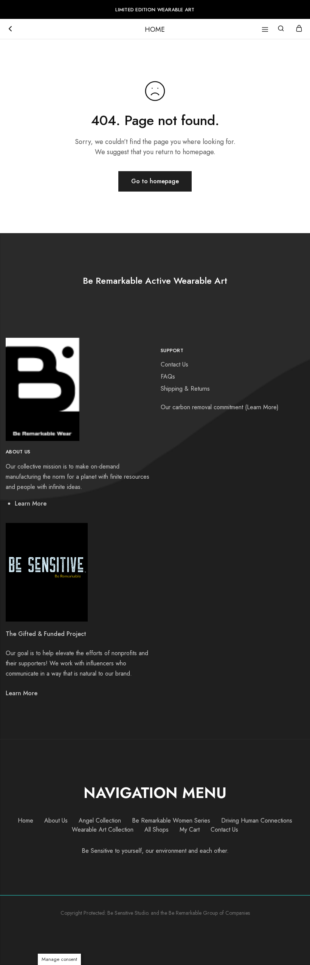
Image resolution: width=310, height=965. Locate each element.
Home (25, 820)
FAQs (168, 376)
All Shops (156, 829)
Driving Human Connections (256, 820)
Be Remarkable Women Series (171, 820)
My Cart (190, 829)
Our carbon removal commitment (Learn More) (220, 407)
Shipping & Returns (185, 388)
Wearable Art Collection (102, 829)
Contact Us (174, 364)
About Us (56, 820)
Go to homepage (155, 181)
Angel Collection (100, 820)
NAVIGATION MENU (155, 793)
